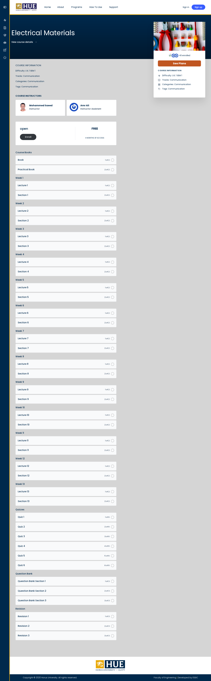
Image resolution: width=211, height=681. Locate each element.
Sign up (198, 7)
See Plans (179, 63)
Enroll (28, 137)
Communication (31, 76)
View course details (22, 42)
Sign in (186, 7)
